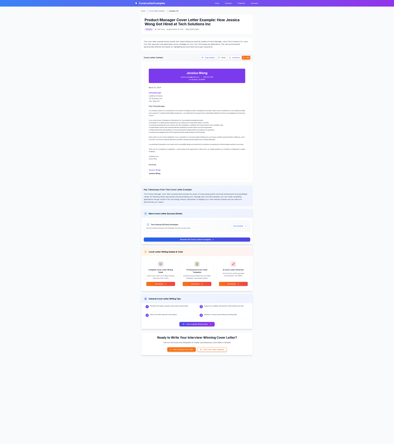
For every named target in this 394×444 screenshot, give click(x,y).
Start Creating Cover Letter (183, 349)
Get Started (159, 284)
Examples (228, 3)
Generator (254, 3)
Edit (247, 57)
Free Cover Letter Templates (213, 349)
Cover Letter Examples (157, 11)
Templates (241, 3)
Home (217, 3)
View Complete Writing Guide (197, 324)
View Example (238, 226)
